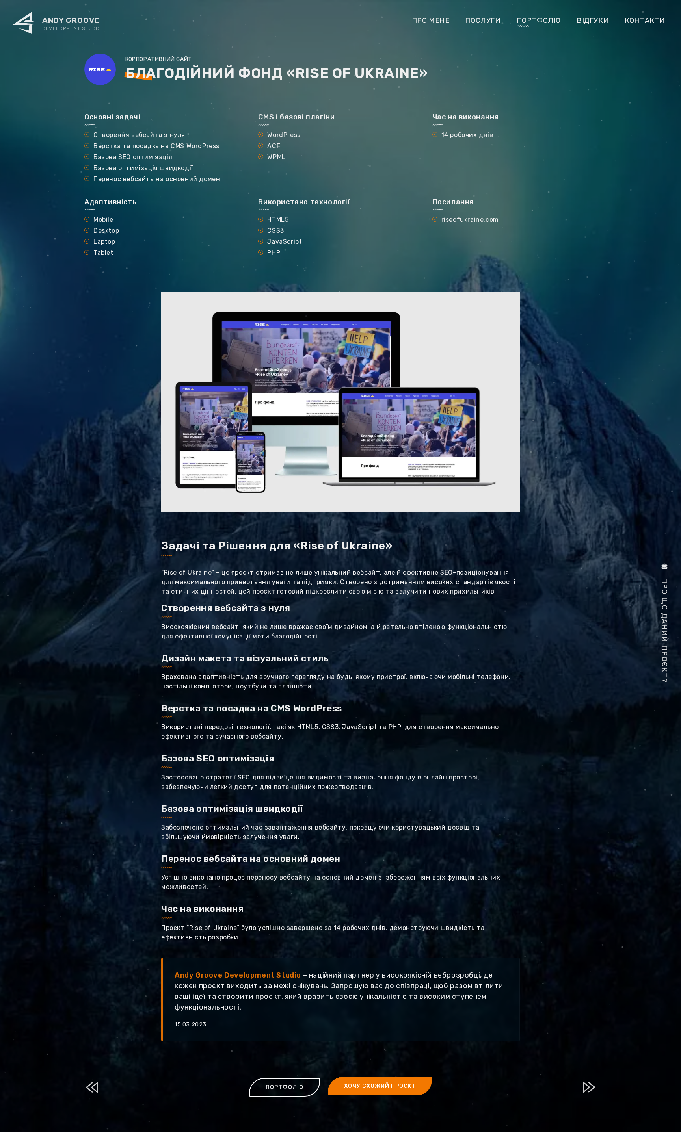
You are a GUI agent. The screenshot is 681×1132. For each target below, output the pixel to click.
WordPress (283, 135)
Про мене (431, 20)
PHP (273, 252)
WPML (276, 157)
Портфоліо (539, 20)
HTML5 (277, 219)
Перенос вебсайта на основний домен (250, 859)
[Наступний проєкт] (590, 1087)
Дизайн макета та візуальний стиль (245, 658)
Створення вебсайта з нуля (225, 608)
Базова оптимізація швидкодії (232, 809)
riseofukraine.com (470, 219)
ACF (273, 146)
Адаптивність (110, 202)
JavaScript (284, 241)
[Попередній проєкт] (91, 1087)
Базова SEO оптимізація (217, 758)
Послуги (483, 20)
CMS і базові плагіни (296, 117)
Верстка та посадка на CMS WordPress (251, 708)
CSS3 (275, 230)
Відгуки (593, 20)
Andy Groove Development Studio (238, 975)
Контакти (645, 20)
